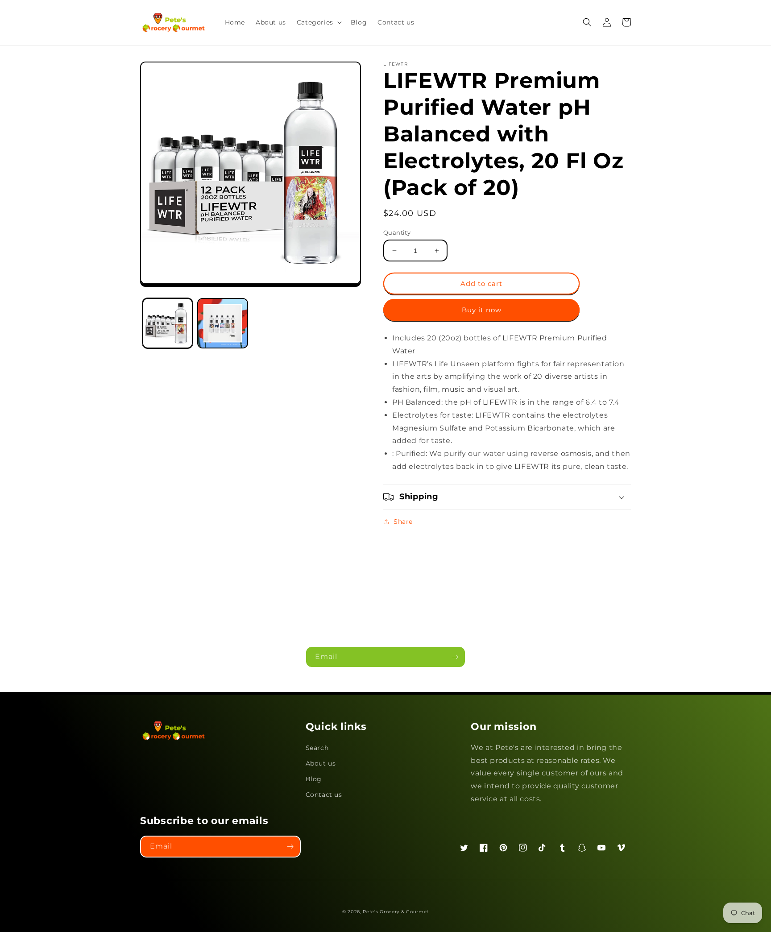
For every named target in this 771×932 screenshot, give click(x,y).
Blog (314, 779)
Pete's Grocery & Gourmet (396, 912)
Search (317, 748)
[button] (318, 22)
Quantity (396, 232)
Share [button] (403, 522)
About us (321, 763)
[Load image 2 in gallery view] (222, 323)
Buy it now (482, 310)
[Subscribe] (455, 657)
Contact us (324, 795)
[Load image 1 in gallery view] (167, 323)
